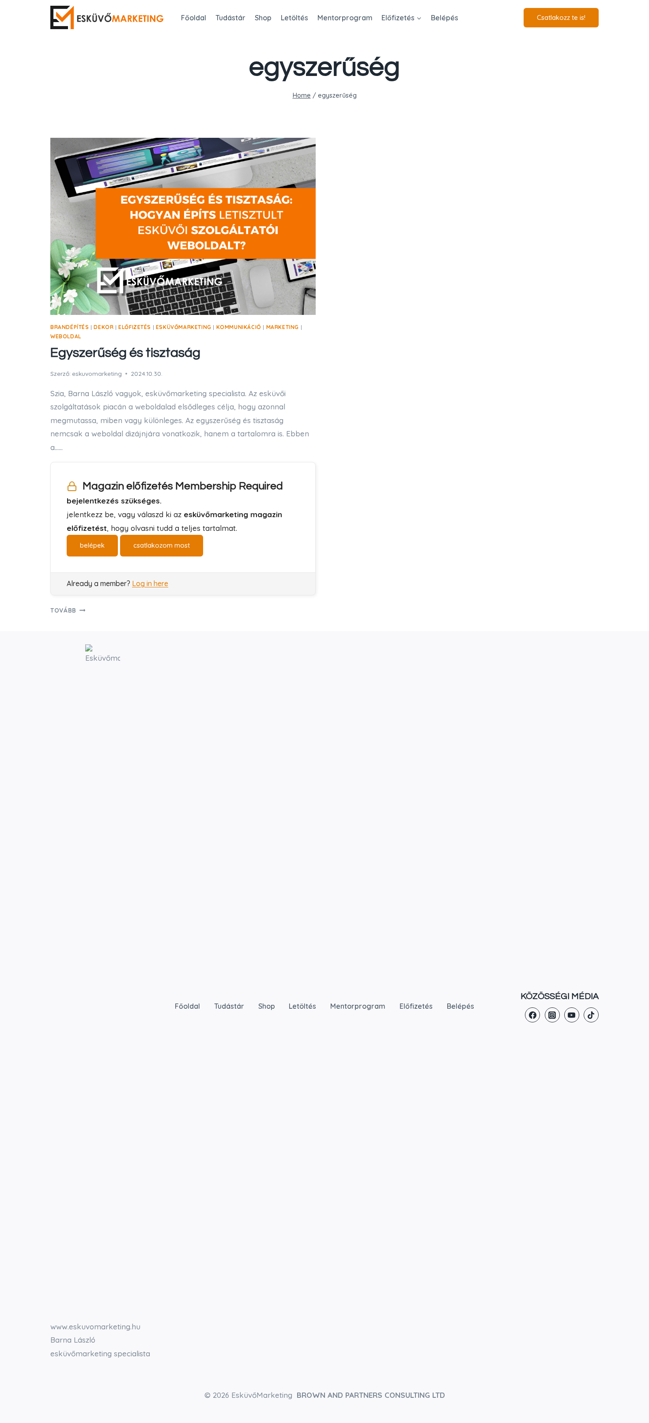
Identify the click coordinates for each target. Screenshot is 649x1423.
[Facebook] (532, 1014)
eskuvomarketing (97, 373)
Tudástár (230, 17)
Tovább (67, 610)
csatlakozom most (161, 545)
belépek (92, 545)
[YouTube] (571, 1014)
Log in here (150, 583)
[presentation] (183, 226)
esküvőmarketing (183, 327)
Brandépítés (69, 327)
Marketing (282, 327)
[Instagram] (552, 1014)
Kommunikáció (238, 327)
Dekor (103, 327)
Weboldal (65, 336)
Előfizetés (134, 327)
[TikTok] (591, 1014)
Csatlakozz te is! (561, 17)
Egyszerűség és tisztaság (125, 353)
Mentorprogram (345, 17)
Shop (263, 17)
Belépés (444, 17)
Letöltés (294, 17)
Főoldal (193, 17)
